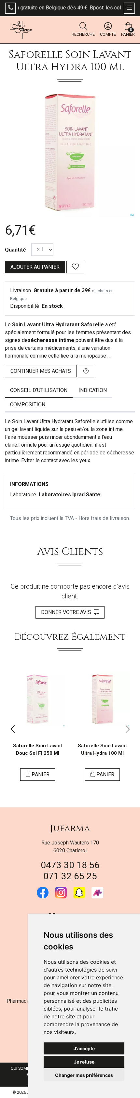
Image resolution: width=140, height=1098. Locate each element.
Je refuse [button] (84, 1062)
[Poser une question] (86, 371)
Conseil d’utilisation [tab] (38, 390)
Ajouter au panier (35, 267)
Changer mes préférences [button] (84, 1075)
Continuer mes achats (40, 371)
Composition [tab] (27, 404)
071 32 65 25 (70, 876)
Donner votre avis (67, 612)
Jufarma (70, 828)
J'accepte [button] (84, 1048)
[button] (12, 729)
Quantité (15, 250)
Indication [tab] (92, 390)
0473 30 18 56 (70, 865)
